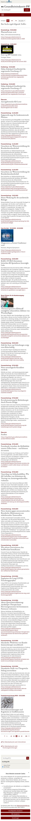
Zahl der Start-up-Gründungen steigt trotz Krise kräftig (15, 346)
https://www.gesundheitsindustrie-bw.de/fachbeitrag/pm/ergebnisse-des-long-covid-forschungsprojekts (15, 593)
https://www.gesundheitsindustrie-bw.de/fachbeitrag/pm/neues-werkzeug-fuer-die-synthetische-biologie (15, 221)
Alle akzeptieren (15, 814)
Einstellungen (15, 818)
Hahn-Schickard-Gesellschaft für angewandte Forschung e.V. (13, 70)
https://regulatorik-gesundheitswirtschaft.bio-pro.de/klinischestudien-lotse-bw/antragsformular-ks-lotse (14, 105)
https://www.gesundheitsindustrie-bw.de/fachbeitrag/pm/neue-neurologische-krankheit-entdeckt (13, 390)
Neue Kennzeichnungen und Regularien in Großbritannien (12, 711)
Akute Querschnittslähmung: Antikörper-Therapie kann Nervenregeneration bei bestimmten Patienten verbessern (14, 606)
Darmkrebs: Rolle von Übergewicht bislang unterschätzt (14, 670)
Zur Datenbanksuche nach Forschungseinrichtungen (10, 747)
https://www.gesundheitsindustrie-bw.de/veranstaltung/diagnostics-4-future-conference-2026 (13, 251)
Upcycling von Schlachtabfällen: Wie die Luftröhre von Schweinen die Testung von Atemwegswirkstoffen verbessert (15, 477)
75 (16, 21)
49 (11, 736)
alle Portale (6, 767)
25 (8, 21)
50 (12, 21)
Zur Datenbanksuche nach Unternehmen (14, 742)
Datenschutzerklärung (23, 805)
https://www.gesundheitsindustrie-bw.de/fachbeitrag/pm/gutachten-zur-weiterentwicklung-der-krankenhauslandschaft (14, 162)
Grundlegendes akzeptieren (15, 810)
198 (26, 736)
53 (21, 736)
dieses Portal (7, 765)
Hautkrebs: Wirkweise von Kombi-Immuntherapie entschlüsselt (14, 644)
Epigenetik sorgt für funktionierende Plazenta (15, 116)
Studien (4, 435)
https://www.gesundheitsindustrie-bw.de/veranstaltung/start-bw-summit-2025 (13, 60)
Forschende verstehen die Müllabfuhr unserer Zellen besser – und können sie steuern (15, 448)
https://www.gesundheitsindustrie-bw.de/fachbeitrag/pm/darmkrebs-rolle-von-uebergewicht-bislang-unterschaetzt (14, 688)
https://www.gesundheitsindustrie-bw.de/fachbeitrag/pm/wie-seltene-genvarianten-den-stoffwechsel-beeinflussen (15, 569)
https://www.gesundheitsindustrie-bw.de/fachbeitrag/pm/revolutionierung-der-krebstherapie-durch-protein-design (14, 425)
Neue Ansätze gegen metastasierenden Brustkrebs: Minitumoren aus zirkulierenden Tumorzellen (15, 513)
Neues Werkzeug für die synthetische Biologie (15, 199)
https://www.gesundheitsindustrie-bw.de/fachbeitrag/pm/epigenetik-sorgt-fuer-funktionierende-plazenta (14, 136)
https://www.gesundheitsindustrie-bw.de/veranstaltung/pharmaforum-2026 (13, 38)
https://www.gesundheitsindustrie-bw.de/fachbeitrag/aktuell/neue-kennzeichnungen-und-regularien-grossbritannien (15, 729)
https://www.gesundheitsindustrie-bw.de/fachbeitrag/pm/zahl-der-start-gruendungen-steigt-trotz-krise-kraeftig (12, 358)
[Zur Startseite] (15, 6)
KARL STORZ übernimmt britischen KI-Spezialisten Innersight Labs (15, 263)
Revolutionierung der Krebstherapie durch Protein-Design (14, 401)
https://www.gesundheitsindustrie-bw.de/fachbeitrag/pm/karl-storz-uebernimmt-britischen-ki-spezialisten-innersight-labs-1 (14, 288)
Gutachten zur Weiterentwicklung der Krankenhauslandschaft (15, 147)
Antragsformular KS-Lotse (11, 102)
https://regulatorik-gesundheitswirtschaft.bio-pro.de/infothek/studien (14, 437)
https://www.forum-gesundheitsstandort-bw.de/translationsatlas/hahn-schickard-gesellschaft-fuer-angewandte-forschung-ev (13, 92)
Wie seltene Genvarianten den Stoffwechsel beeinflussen (12, 549)
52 (19, 736)
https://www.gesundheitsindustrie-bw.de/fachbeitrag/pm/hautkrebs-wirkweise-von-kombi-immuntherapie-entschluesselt (15, 659)
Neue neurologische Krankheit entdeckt (12, 369)
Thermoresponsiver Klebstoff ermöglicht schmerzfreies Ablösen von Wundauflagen (15, 311)
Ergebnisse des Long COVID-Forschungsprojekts (12, 580)
